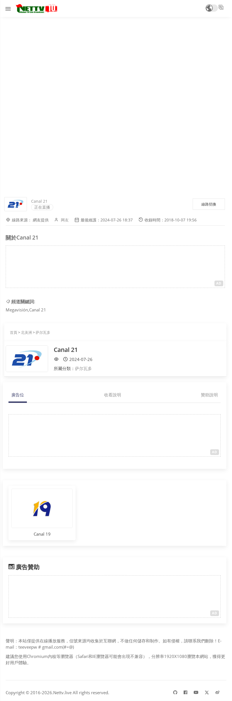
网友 (65, 220)
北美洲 (26, 332)
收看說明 (112, 394)
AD (219, 283)
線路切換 (208, 204)
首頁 (13, 332)
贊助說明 (209, 394)
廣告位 (17, 394)
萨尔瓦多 (43, 332)
